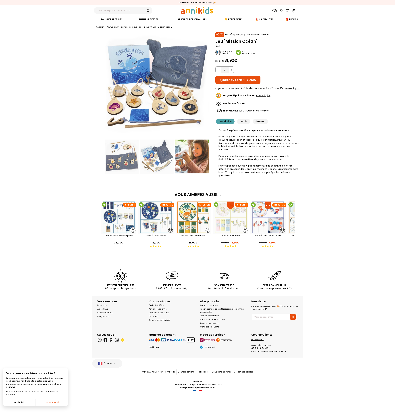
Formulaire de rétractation (212, 319)
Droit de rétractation (209, 315)
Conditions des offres (159, 312)
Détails (243, 121)
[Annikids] (197, 10)
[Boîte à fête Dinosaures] (193, 232)
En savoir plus (292, 88)
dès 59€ (196, 2)
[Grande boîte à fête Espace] (118, 232)
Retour (100, 27)
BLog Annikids (103, 316)
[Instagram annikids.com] (99, 340)
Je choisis (19, 402)
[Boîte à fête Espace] (156, 232)
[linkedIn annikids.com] (116, 340)
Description (225, 121)
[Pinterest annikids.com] (111, 340)
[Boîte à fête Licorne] (230, 232)
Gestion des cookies (209, 323)
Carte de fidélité (156, 305)
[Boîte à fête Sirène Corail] (268, 232)
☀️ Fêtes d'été (233, 19)
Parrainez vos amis (158, 309)
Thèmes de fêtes (148, 19)
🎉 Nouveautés (264, 19)
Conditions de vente (209, 326)
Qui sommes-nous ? (210, 305)
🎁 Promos (291, 19)
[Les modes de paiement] (172, 339)
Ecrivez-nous (257, 339)
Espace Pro (154, 316)
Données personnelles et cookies (193, 372)
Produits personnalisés (192, 19)
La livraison (102, 305)
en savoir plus (263, 95)
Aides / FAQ (102, 309)
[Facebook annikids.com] (105, 340)
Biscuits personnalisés (159, 320)
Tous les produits (112, 19)
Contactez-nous (105, 312)
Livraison (260, 121)
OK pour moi (52, 402)
